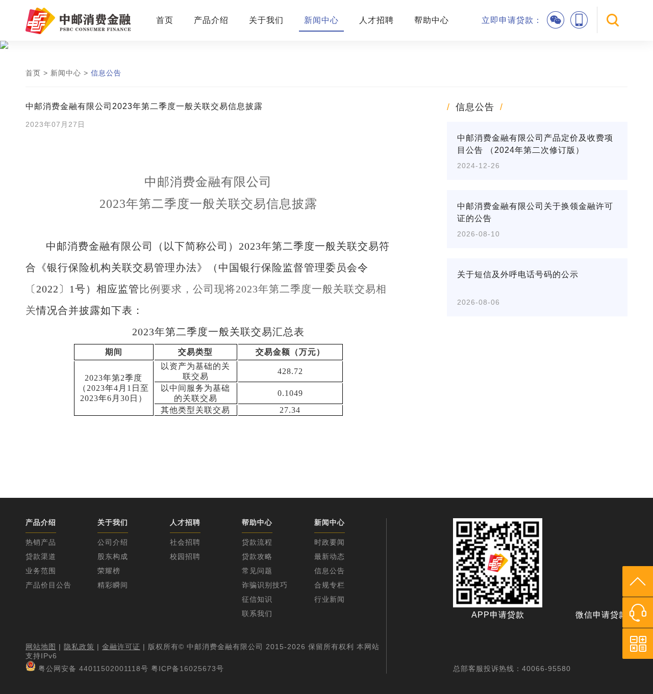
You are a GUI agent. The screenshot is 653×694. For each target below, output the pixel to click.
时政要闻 (329, 542)
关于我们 (266, 20)
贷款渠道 (41, 556)
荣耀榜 (108, 571)
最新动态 (329, 556)
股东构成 (112, 556)
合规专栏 (329, 585)
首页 (164, 20)
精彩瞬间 (112, 585)
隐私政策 (79, 647)
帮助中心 (431, 20)
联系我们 (257, 613)
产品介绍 (211, 20)
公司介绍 (112, 542)
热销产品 (41, 542)
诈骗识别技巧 (265, 585)
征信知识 (257, 599)
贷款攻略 (257, 556)
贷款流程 (257, 542)
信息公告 (106, 73)
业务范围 (41, 571)
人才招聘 (376, 20)
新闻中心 (321, 20)
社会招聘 (185, 542)
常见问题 (257, 571)
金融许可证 (121, 647)
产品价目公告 (48, 585)
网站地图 (41, 647)
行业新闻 (329, 599)
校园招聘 (185, 556)
